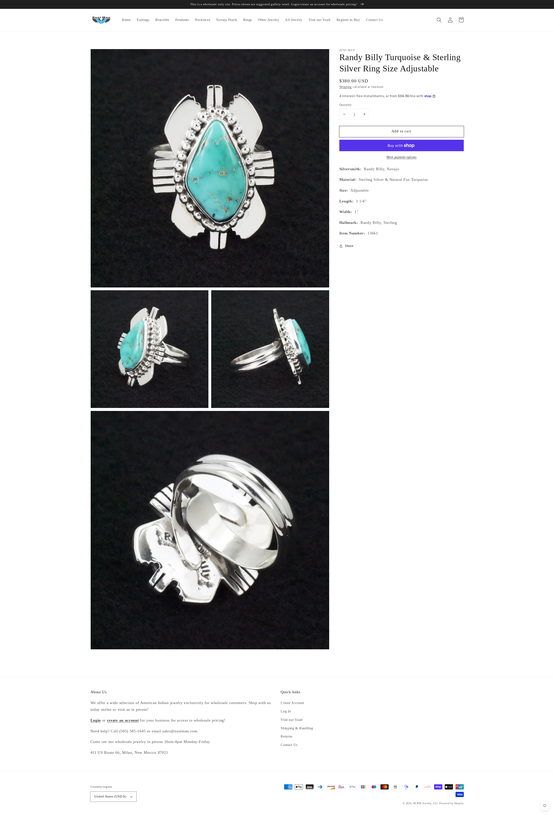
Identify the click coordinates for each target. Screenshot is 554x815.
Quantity (345, 104)
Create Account (292, 703)
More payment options (402, 157)
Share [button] (349, 246)
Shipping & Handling (297, 728)
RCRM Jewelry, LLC (425, 803)
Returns (286, 736)
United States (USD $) (110, 796)
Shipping (345, 86)
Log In (286, 711)
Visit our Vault (292, 720)
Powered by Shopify (451, 803)
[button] (439, 20)
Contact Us (289, 745)
